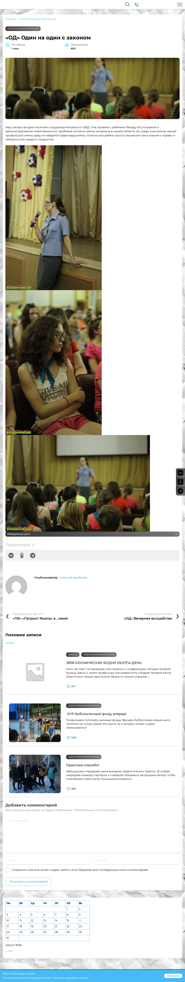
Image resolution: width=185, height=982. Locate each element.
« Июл (9, 951)
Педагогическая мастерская (23, 29)
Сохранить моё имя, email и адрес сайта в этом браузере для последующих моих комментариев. (80, 870)
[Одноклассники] (22, 555)
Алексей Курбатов (73, 577)
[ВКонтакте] (11, 555)
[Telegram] (32, 555)
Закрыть (173, 975)
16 (80, 920)
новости (73, 654)
